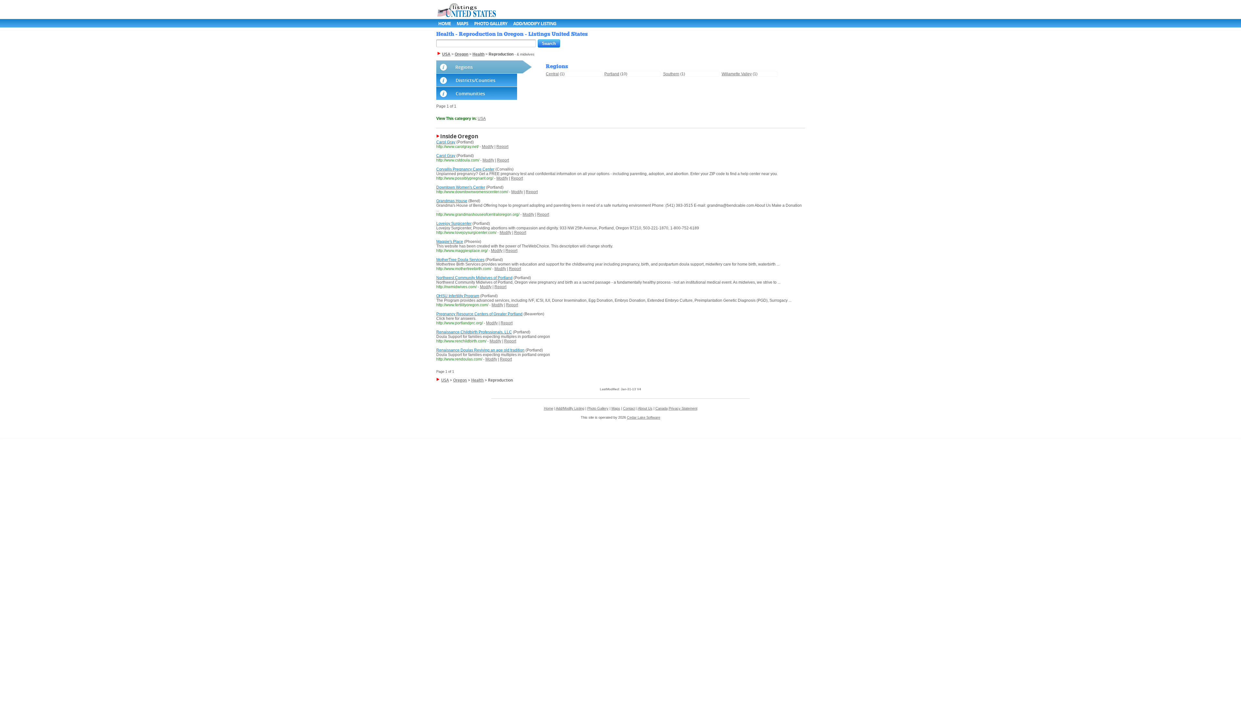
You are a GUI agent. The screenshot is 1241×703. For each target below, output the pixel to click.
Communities (470, 93)
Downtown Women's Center (460, 187)
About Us (645, 408)
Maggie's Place (449, 241)
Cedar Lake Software (643, 417)
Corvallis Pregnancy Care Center (465, 169)
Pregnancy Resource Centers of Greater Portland (479, 314)
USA (482, 118)
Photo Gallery (490, 23)
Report (502, 146)
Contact (629, 408)
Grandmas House (451, 201)
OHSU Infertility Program (457, 296)
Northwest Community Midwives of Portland (474, 278)
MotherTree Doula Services (460, 259)
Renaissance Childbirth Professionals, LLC (474, 332)
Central (552, 74)
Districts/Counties (475, 80)
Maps (462, 23)
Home (444, 23)
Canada (661, 408)
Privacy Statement (683, 408)
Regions (464, 67)
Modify (487, 146)
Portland (611, 74)
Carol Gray (445, 142)
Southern (671, 74)
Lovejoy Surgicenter (454, 223)
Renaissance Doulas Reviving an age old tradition (480, 350)
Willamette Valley (737, 74)
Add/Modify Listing (534, 23)
